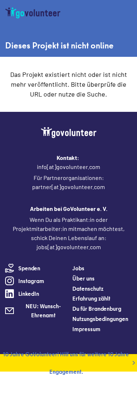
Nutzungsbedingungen (100, 319)
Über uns (83, 278)
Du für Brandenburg (96, 309)
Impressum (86, 329)
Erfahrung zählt (91, 298)
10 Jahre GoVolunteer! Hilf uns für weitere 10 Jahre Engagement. (66, 363)
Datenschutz (87, 289)
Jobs (78, 268)
